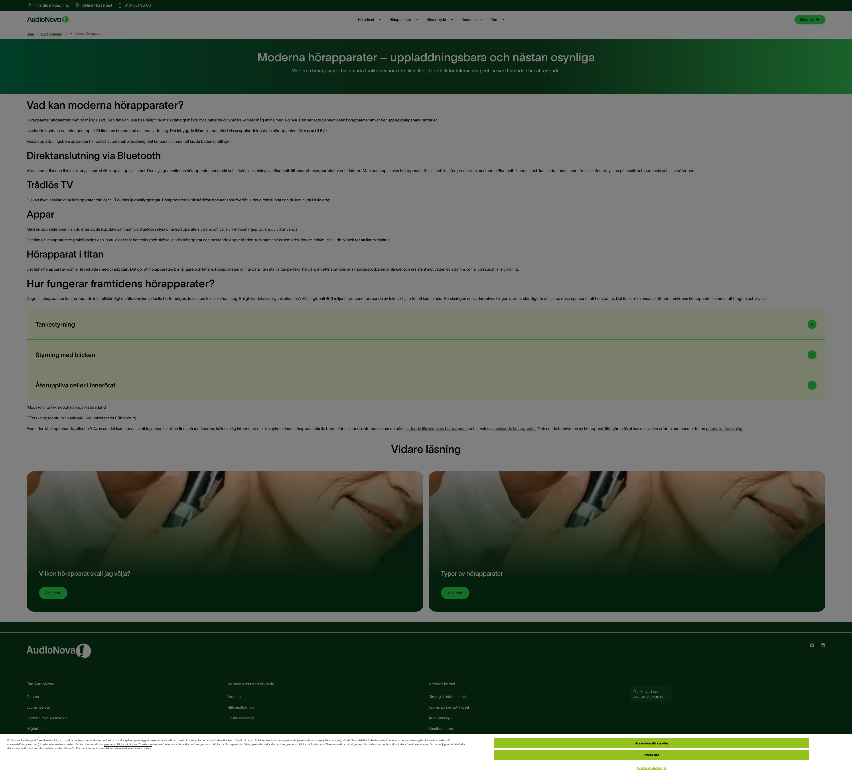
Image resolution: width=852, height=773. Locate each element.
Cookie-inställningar (652, 768)
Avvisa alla (651, 755)
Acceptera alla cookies (652, 743)
